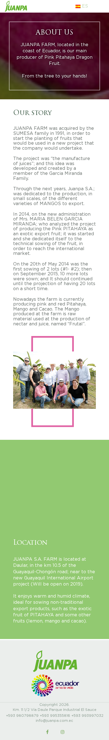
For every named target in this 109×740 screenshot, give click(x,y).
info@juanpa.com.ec (54, 721)
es (84, 6)
